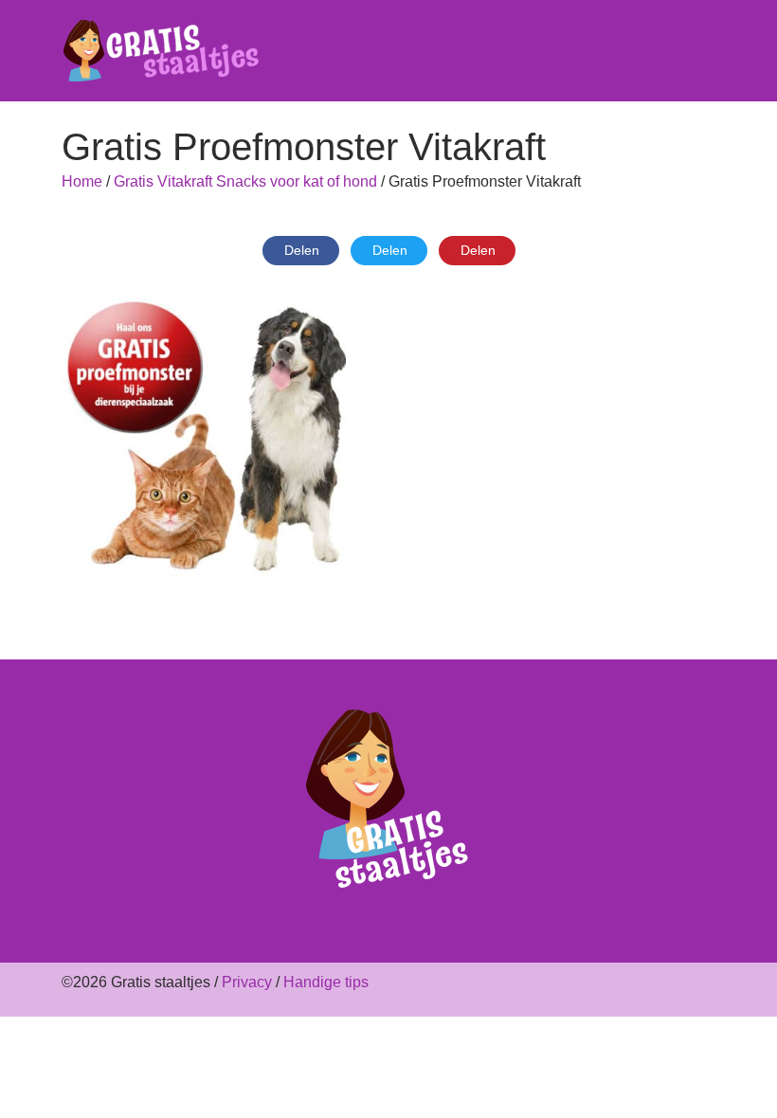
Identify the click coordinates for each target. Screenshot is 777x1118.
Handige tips (326, 982)
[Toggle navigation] (704, 51)
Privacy (247, 982)
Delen (301, 250)
